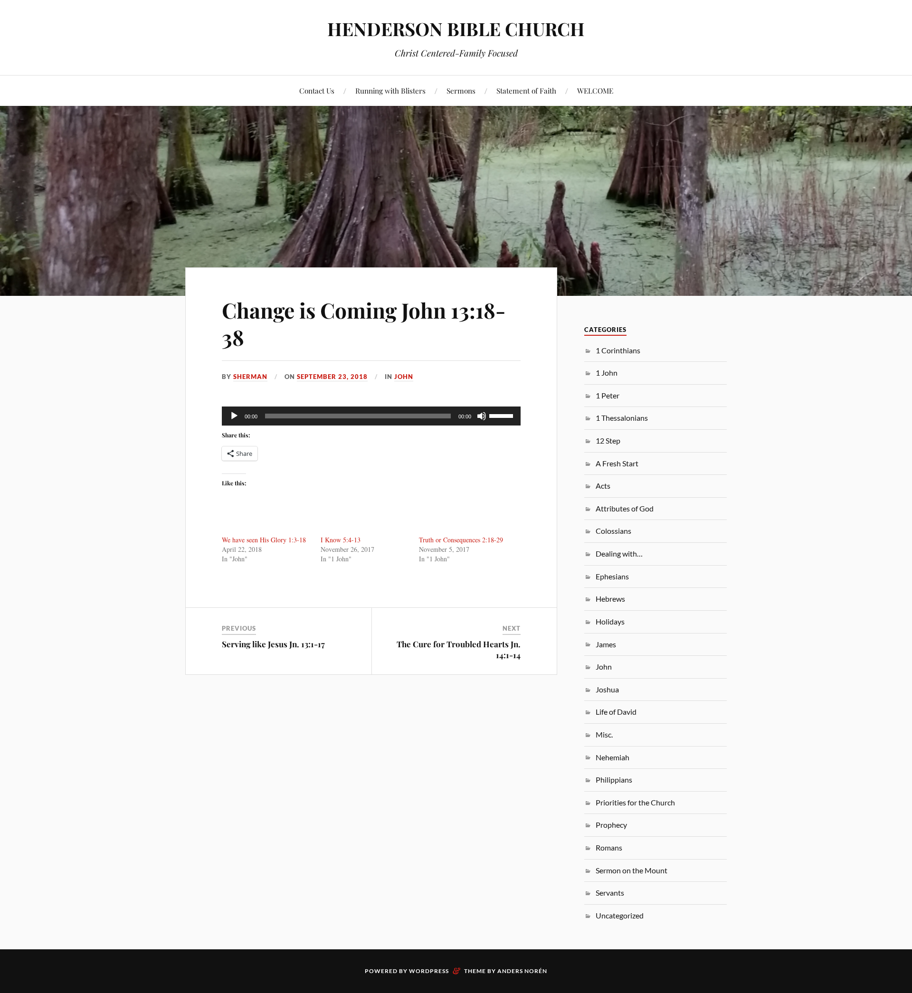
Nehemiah (612, 757)
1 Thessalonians (622, 417)
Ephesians (612, 576)
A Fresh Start (617, 463)
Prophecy (611, 824)
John (403, 376)
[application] (371, 416)
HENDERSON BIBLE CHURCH (456, 29)
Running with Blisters (390, 90)
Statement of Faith (526, 90)
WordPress (429, 970)
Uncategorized (620, 915)
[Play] (234, 416)
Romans (609, 847)
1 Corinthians (618, 350)
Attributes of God (625, 508)
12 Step (608, 440)
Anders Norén (522, 970)
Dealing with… (619, 553)
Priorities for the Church (635, 802)
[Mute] (481, 416)
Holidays (610, 621)
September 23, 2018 (332, 376)
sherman (250, 376)
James (606, 644)
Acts (603, 485)
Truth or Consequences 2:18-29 (461, 539)
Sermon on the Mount (631, 870)
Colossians (613, 530)
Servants (610, 892)
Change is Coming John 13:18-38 (363, 323)
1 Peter (607, 395)
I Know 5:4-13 (341, 539)
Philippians (614, 779)
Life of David (616, 711)
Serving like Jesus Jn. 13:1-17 (273, 644)
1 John (607, 372)
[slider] (502, 415)
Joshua (607, 689)
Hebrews (610, 598)
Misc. (604, 734)
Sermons (460, 90)
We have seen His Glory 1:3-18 (264, 539)
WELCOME (595, 90)
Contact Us (316, 90)
